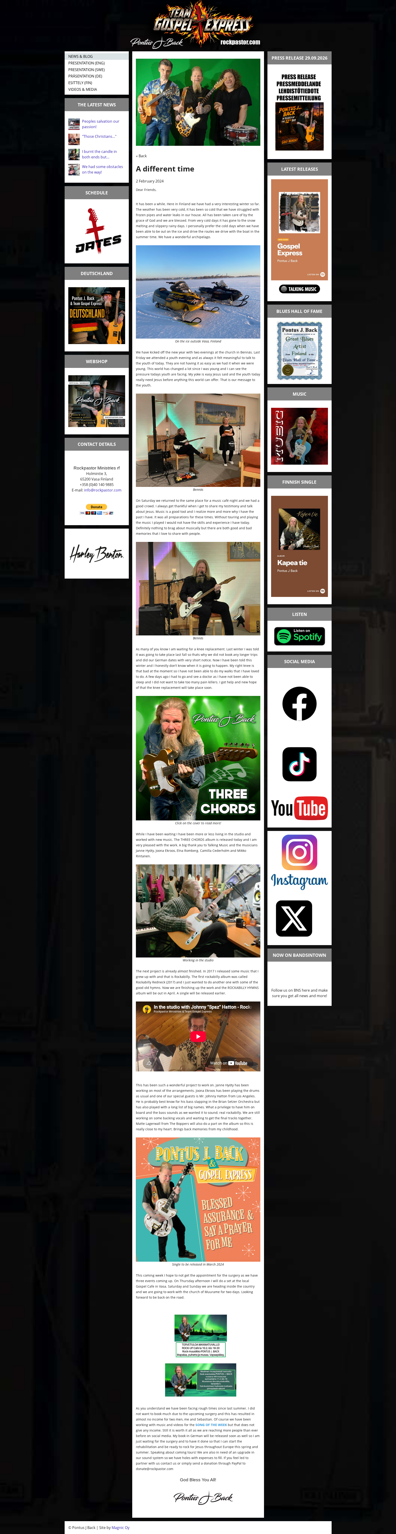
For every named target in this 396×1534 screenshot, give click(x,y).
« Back (141, 155)
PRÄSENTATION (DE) (85, 76)
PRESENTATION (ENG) (86, 63)
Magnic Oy (120, 1527)
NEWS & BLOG (80, 56)
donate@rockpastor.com (154, 1469)
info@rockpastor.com (102, 490)
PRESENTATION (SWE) (86, 69)
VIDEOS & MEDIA (82, 89)
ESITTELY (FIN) (80, 82)
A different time (165, 169)
